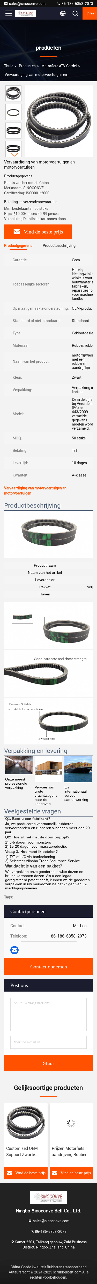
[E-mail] (14, 950)
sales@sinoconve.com (27, 4)
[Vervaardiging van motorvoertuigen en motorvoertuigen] (59, 121)
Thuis (8, 66)
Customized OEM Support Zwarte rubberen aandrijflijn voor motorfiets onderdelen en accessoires (24, 1152)
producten (27, 66)
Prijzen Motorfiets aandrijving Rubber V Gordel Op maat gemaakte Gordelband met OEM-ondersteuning (71, 1152)
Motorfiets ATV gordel (59, 66)
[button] (14, 154)
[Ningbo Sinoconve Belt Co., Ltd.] (25, 13)
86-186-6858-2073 (77, 4)
